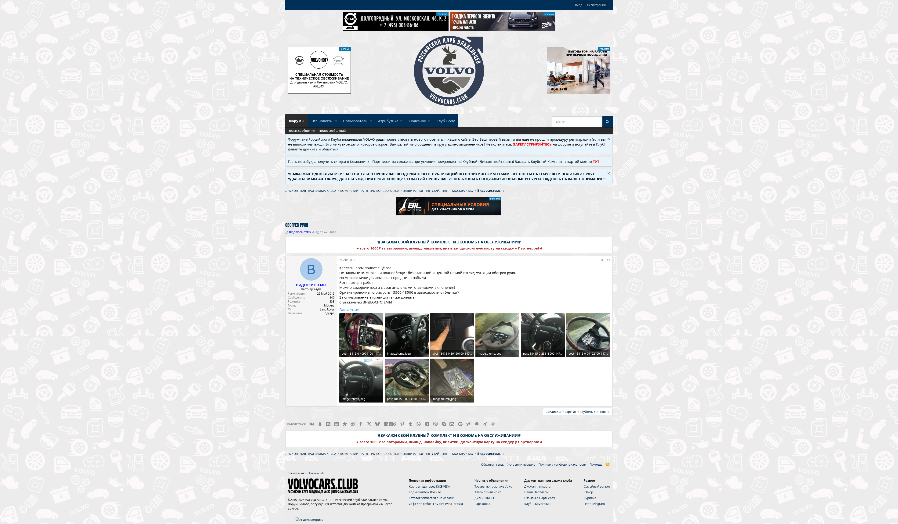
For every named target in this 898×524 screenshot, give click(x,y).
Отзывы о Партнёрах (539, 498)
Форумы (296, 120)
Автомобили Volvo (488, 492)
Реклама (442, 14)
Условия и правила (521, 464)
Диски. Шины (484, 498)
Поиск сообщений (332, 130)
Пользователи (355, 120)
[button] (336, 121)
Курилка (590, 498)
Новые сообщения (301, 130)
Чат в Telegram (594, 504)
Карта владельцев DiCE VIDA (429, 486)
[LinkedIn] (386, 424)
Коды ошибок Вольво (425, 492)
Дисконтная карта (537, 486)
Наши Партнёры (536, 492)
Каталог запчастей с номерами (431, 498)
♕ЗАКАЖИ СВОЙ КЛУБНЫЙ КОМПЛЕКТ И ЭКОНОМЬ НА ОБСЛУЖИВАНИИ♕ (449, 242)
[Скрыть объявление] (608, 139)
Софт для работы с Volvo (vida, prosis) (436, 504)
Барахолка (482, 504)
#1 (608, 260)
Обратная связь (492, 464)
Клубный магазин (537, 504)
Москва (329, 305)
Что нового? (322, 120)
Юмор (588, 492)
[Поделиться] (602, 260)
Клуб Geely (446, 120)
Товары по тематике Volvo (493, 486)
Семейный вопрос (597, 486)
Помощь (596, 464)
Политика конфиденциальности (562, 464)
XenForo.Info (316, 473)
